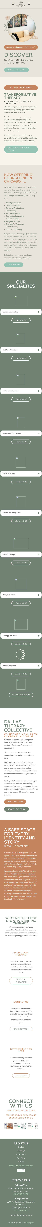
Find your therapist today (18, 149)
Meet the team (15, 802)
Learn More (13, 265)
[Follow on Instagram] (23, 1170)
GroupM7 (30, 1223)
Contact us (21, 1076)
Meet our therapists (21, 981)
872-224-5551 (21, 1211)
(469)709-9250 (21, 1194)
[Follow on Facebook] (19, 1170)
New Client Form (16, 70)
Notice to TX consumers (21, 1166)
